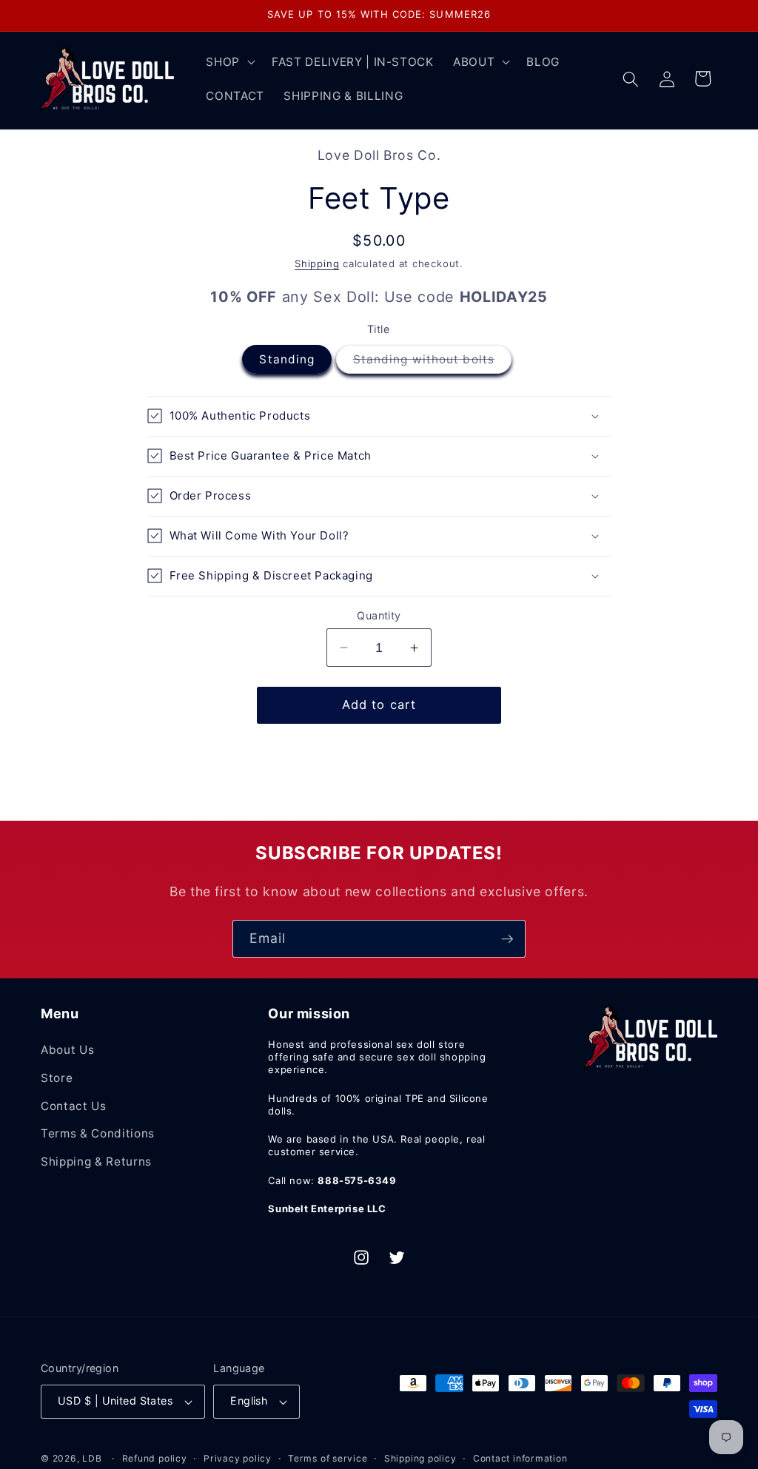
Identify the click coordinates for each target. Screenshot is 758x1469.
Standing (287, 359)
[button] (229, 62)
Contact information (520, 1458)
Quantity (379, 615)
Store (57, 1078)
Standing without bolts (432, 363)
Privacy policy (238, 1458)
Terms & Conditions (98, 1133)
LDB (91, 1458)
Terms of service (327, 1458)
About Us (67, 1050)
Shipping (317, 263)
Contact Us (74, 1106)
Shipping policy (420, 1458)
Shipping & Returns (96, 1161)
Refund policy (154, 1458)
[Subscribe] (507, 939)
